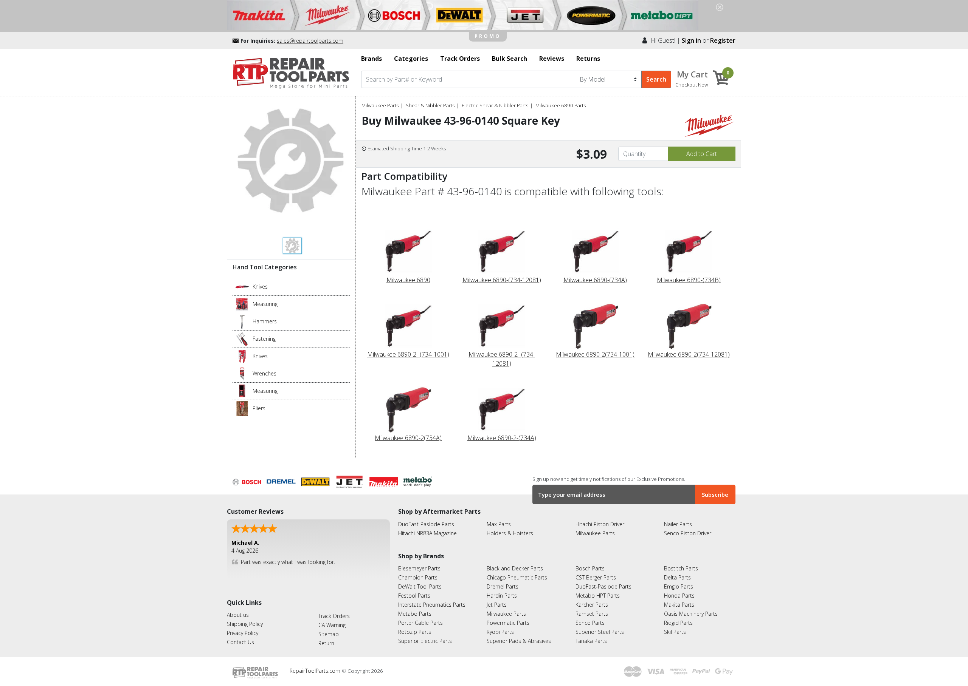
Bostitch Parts (681, 568)
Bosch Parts (590, 568)
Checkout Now (691, 84)
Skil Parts (675, 631)
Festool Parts (414, 595)
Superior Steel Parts (600, 631)
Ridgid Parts (678, 622)
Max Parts (499, 524)
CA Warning (332, 625)
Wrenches (264, 373)
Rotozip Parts (414, 631)
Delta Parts (677, 577)
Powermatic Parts (508, 622)
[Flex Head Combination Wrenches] (242, 373)
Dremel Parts (502, 586)
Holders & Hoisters (510, 533)
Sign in (691, 40)
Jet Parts (497, 604)
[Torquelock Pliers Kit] (242, 408)
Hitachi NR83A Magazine (427, 533)
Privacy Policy (242, 633)
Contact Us (240, 642)
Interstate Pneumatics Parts (431, 604)
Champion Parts (417, 577)
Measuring (265, 303)
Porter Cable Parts (420, 622)
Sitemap (328, 634)
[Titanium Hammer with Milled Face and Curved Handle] (242, 321)
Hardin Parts (502, 595)
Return (326, 643)
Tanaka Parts (591, 640)
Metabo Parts (414, 613)
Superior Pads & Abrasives (519, 640)
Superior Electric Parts (425, 640)
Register (722, 40)
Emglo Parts (678, 586)
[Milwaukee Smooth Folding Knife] (242, 356)
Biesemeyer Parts (419, 568)
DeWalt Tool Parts (420, 586)
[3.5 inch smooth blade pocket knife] (242, 286)
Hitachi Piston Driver (600, 524)
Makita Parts (679, 604)
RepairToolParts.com (316, 670)
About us (238, 614)
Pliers (259, 408)
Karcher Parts (592, 604)
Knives (260, 286)
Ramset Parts (592, 613)
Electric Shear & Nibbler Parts (495, 105)
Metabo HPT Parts (598, 595)
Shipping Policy (245, 623)
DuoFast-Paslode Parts (426, 524)
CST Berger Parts (596, 577)
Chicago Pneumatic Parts (517, 577)
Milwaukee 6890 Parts (560, 105)
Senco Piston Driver (687, 533)
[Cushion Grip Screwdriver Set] (242, 338)
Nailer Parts (678, 524)
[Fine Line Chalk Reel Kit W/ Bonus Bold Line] (242, 304)
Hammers (265, 321)
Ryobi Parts (500, 631)
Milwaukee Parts (380, 105)
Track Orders (334, 616)
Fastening (264, 338)
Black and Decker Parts (515, 568)
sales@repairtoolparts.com (310, 40)
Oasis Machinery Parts (691, 613)
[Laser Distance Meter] (242, 390)
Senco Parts (590, 622)
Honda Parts (679, 595)
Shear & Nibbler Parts (430, 105)
